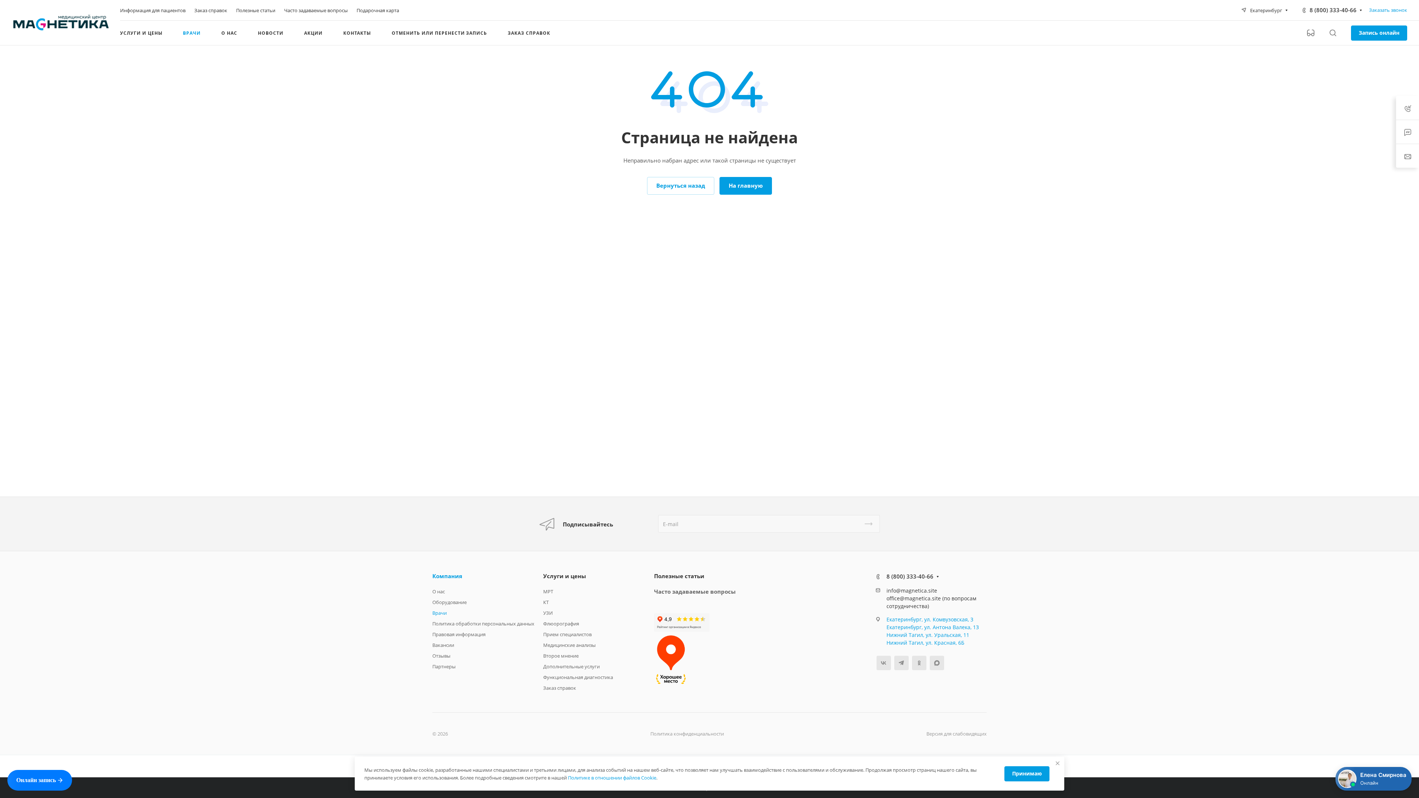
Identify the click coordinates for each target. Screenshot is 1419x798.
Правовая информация (459, 634)
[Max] (937, 663)
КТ (546, 602)
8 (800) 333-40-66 (1333, 10)
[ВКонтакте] (884, 663)
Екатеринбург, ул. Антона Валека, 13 (933, 627)
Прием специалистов (567, 634)
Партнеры (444, 666)
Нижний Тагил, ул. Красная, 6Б (925, 642)
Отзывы (441, 655)
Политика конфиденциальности (687, 733)
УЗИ (548, 613)
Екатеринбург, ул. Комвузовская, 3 (930, 619)
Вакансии (443, 645)
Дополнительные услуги (571, 666)
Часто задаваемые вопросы (695, 591)
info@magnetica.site (912, 590)
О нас (438, 591)
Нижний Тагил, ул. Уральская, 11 (928, 634)
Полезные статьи (679, 576)
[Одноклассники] (919, 663)
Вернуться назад (680, 185)
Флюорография (561, 623)
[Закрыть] (1057, 763)
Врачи (439, 613)
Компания (447, 576)
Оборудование (449, 602)
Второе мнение (561, 655)
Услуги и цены (564, 576)
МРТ (548, 591)
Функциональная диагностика (578, 677)
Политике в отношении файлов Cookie (612, 777)
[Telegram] (901, 663)
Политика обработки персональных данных (483, 623)
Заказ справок (559, 688)
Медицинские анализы (569, 645)
